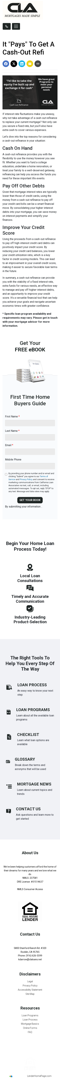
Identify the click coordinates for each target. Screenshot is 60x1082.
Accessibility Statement (30, 989)
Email (9, 445)
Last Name (12, 430)
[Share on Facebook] (5, 63)
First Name (12, 416)
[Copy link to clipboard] (37, 63)
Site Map (30, 994)
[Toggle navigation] (16, 26)
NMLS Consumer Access (30, 889)
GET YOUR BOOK (30, 500)
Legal (30, 981)
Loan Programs (30, 1015)
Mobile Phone (13, 459)
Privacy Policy (26, 479)
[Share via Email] (29, 63)
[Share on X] (13, 63)
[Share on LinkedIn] (21, 63)
